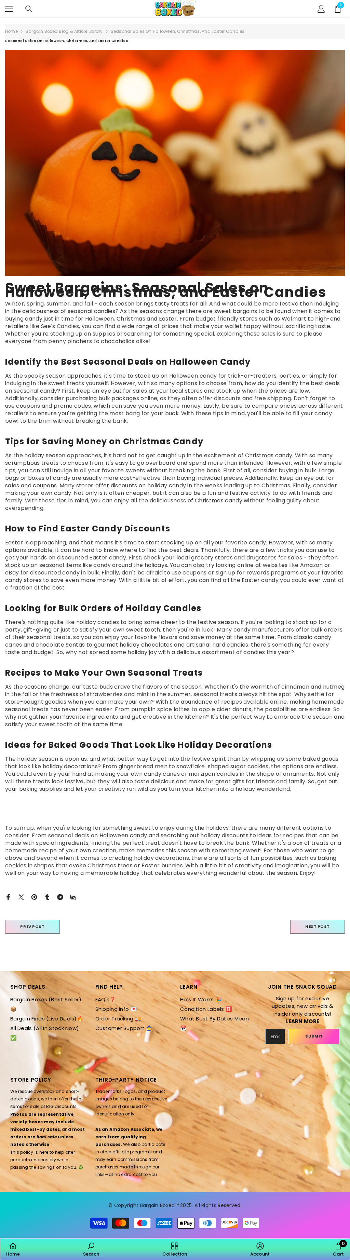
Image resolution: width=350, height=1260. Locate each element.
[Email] (73, 896)
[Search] (29, 9)
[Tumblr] (47, 896)
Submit (314, 1036)
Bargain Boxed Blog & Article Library (64, 31)
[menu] (9, 9)
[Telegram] (60, 896)
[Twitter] (21, 896)
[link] (91, 1249)
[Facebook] (8, 896)
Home (11, 31)
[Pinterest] (34, 896)
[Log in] (321, 9)
